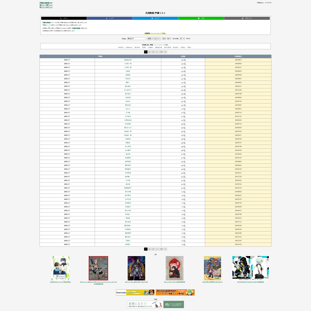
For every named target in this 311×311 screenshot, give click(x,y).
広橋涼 (128, 241)
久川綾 (128, 112)
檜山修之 (128, 86)
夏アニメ (49, 5)
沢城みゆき (129, 47)
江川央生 (128, 116)
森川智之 (128, 94)
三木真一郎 (128, 67)
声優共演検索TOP (46, 3)
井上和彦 (128, 146)
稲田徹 (128, 75)
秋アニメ (43, 7)
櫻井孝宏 (128, 165)
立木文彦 (128, 199)
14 (161, 52)
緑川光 (128, 101)
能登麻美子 (128, 188)
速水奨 (128, 184)
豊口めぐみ (128, 128)
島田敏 (128, 218)
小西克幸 (128, 97)
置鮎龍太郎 (158, 47)
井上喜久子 (128, 90)
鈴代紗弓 (121, 47)
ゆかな (128, 109)
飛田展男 (128, 233)
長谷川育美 (167, 47)
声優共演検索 (47, 22)
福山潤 (128, 154)
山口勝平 (128, 150)
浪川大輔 (128, 192)
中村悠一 (128, 214)
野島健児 (128, 169)
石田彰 (144, 47)
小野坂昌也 (128, 120)
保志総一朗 (128, 135)
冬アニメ (49, 7)
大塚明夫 (128, 139)
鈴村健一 (128, 176)
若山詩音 (175, 47)
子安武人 (183, 47)
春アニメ (43, 5)
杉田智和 (128, 161)
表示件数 (176, 38)
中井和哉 (128, 173)
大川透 (128, 180)
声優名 (124, 38)
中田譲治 (128, 229)
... (157, 52)
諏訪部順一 (128, 225)
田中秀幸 (128, 195)
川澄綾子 (150, 47)
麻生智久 (128, 237)
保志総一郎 (128, 131)
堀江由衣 (137, 47)
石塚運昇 (128, 158)
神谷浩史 (128, 105)
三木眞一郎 (128, 64)
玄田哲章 (128, 203)
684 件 (188, 38)
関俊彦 (128, 143)
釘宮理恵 (128, 124)
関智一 (190, 47)
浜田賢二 (128, 244)
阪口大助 (128, 210)
